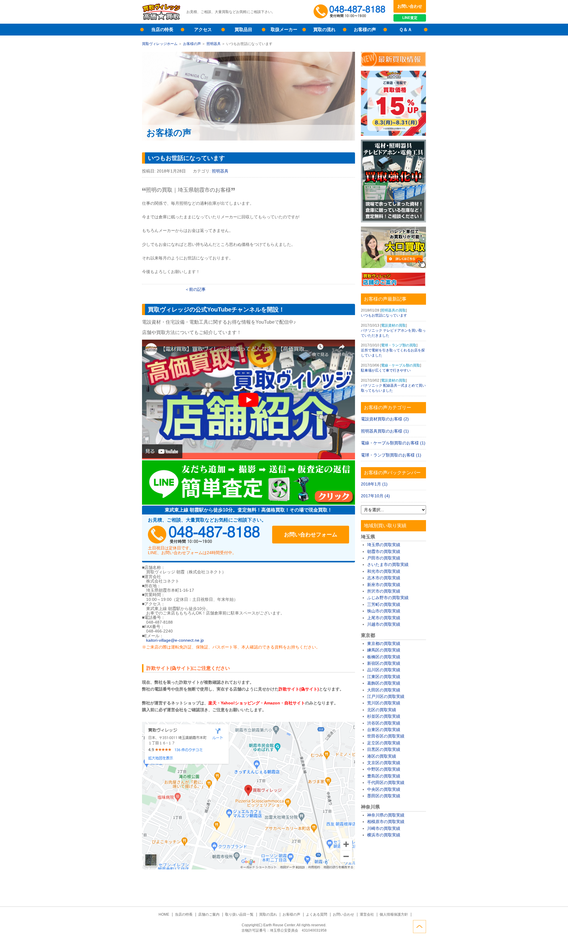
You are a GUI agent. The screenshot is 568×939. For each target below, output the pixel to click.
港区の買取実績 (381, 756)
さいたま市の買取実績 (388, 564)
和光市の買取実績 (383, 571)
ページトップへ (419, 926)
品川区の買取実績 (383, 669)
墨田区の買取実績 (383, 795)
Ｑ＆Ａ (405, 29)
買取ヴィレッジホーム (160, 44)
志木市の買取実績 (383, 577)
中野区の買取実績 (383, 769)
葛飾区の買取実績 (383, 683)
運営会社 (367, 914)
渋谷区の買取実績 (383, 723)
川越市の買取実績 (383, 624)
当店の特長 (162, 29)
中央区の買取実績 (383, 789)
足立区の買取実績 (383, 742)
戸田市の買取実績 (383, 558)
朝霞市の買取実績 (383, 551)
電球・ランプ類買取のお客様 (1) (391, 455)
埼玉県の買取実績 (383, 544)
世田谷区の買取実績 (385, 736)
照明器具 (213, 44)
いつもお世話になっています (384, 315)
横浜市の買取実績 (383, 834)
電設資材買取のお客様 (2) (385, 419)
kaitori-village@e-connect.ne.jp (175, 640)
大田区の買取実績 (383, 690)
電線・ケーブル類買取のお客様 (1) (393, 443)
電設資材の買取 (393, 325)
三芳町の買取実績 (383, 604)
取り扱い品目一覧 (239, 914)
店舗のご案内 (209, 914)
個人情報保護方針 (394, 914)
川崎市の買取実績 (383, 828)
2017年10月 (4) (375, 495)
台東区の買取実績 (383, 729)
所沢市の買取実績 (383, 591)
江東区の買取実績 (383, 676)
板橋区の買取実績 (383, 656)
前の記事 (197, 289)
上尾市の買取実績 (383, 617)
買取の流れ (324, 29)
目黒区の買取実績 (383, 749)
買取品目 (243, 29)
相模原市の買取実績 (385, 821)
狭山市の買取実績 (383, 611)
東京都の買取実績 (383, 643)
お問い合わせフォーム (310, 535)
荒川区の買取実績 (383, 703)
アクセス (203, 29)
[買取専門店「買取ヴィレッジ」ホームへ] (161, 19)
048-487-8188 (204, 534)
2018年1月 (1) (374, 484)
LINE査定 (409, 18)
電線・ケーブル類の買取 (400, 365)
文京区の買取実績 (383, 762)
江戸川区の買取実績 (385, 696)
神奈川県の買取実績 (385, 815)
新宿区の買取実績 (383, 663)
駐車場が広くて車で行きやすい (386, 370)
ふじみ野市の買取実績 (388, 597)
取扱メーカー (284, 29)
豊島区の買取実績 (383, 776)
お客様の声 (365, 29)
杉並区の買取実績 (383, 716)
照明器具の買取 (393, 310)
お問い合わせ (409, 6)
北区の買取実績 (381, 709)
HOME (164, 914)
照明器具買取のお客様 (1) (385, 431)
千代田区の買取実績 (385, 782)
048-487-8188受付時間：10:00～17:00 (351, 11)
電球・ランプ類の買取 (399, 345)
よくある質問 (316, 914)
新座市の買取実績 (383, 584)
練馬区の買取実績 (383, 650)
